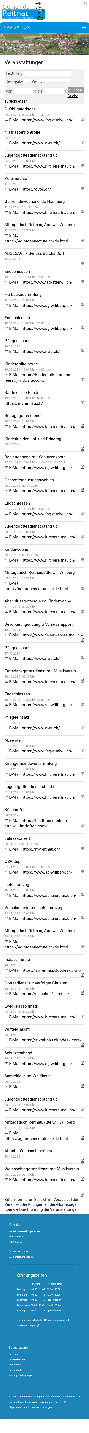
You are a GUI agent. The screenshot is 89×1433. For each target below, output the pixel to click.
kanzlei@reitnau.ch (23, 1256)
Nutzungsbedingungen (20, 1375)
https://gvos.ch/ (36, 189)
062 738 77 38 (20, 1251)
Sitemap (13, 1354)
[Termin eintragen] (82, 120)
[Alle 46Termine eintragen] (82, 1194)
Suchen (75, 90)
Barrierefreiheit (17, 1359)
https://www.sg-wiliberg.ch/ (47, 305)
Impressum (15, 1364)
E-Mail (15, 119)
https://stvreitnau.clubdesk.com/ (52, 970)
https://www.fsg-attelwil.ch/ (47, 119)
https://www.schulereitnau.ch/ (49, 895)
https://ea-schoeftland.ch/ (45, 993)
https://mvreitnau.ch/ (24, 403)
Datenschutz (15, 1370)
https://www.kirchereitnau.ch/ (49, 166)
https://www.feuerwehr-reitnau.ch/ (53, 635)
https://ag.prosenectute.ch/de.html (36, 241)
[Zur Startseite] (22, 11)
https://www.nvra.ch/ (41, 143)
